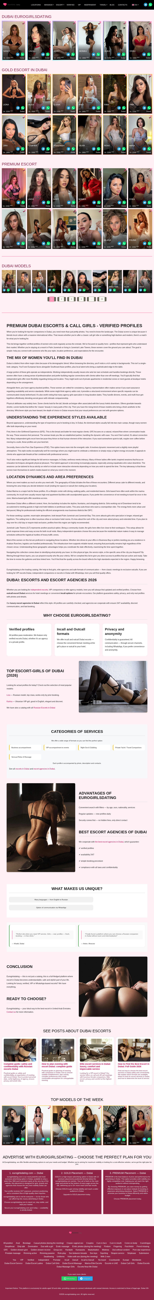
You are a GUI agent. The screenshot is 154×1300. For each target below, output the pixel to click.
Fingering (118, 1246)
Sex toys (93, 1253)
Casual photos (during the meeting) (49, 1243)
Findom (107, 1246)
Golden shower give (19, 1250)
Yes (14, 1260)
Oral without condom (121, 1250)
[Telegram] (145, 5)
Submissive (144, 1253)
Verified (70, 5)
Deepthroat (9, 1246)
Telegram (86, 1279)
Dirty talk (21, 1246)
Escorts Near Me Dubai (87, 1267)
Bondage (27, 1243)
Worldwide (136, 1260)
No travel (102, 1260)
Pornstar (56, 1260)
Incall (67, 1260)
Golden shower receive (41, 1250)
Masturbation (93, 1250)
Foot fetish (129, 1246)
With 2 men (105, 1257)
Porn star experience (141, 1250)
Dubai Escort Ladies (34, 1263)
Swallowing (49, 1257)
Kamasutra (80, 1250)
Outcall (75, 1260)
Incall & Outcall (87, 1260)
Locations (36, 5)
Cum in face (101, 1243)
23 (102, 299)
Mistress (105, 1250)
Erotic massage (62, 1246)
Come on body (131, 1243)
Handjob (69, 1250)
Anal (18, 1243)
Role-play (62, 1253)
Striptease (131, 1253)
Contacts (122, 5)
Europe (126, 1260)
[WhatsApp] (22, 55)
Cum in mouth (116, 1243)
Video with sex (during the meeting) (82, 1257)
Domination (33, 1246)
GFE (6, 1250)
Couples (89, 1243)
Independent (90, 5)
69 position (8, 1243)
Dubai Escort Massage (72, 1263)
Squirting (104, 1253)
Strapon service (117, 1253)
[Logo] (77, 1233)
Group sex (58, 1250)
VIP (79, 5)
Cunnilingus (145, 1243)
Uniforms (60, 1257)
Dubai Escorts (144, 1263)
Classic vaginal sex (75, 1243)
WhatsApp (71, 1279)
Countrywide (114, 1260)
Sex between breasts (78, 1253)
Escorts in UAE (111, 1263)
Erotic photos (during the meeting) (86, 1246)
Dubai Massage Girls (66, 1267)
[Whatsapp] (150, 5)
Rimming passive (47, 1253)
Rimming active (30, 1253)
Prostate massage (13, 1253)
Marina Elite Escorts (93, 1263)
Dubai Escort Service (13, 1263)
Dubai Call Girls (52, 1263)
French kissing (143, 1246)
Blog (112, 5)
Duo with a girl (47, 1246)
